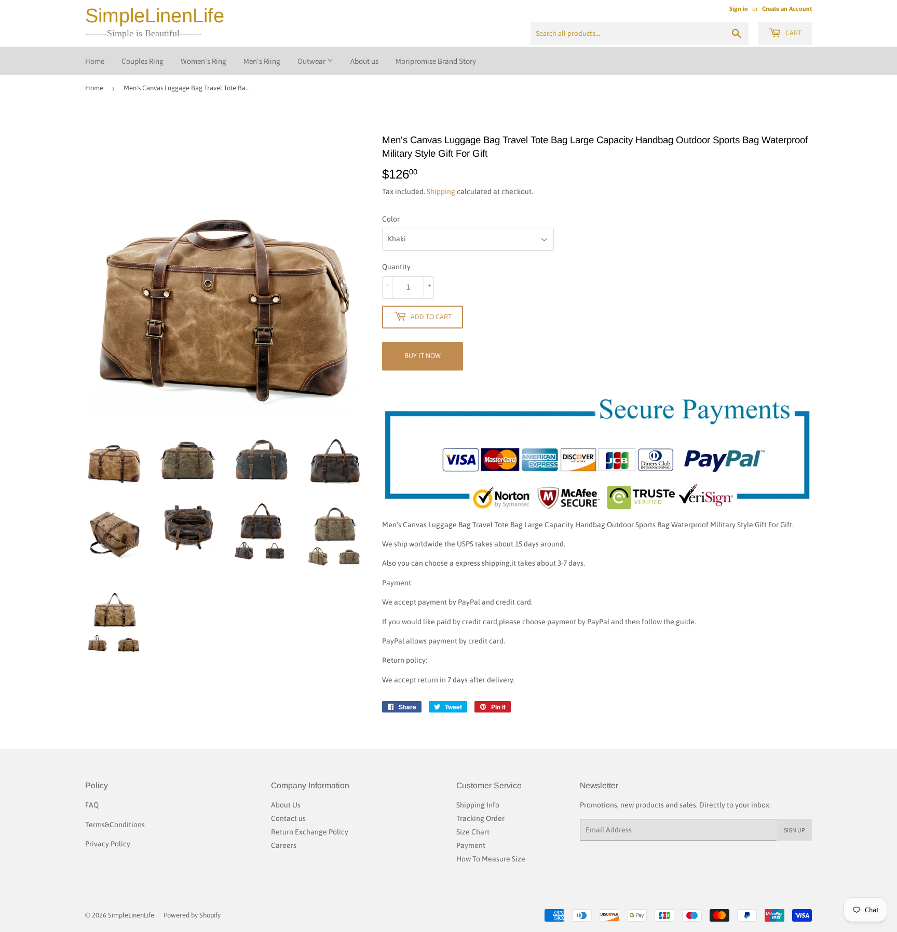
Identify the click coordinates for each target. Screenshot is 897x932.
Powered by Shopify (192, 915)
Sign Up (794, 830)
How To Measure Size (490, 859)
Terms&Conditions (115, 824)
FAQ (92, 805)
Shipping (441, 191)
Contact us (288, 818)
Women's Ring (203, 61)
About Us (286, 805)
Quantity (396, 267)
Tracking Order (480, 818)
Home (94, 61)
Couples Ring (142, 61)
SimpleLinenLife (154, 15)
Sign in (738, 8)
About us (364, 61)
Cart (792, 32)
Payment (470, 845)
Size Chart (473, 832)
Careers (283, 845)
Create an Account (787, 8)
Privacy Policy (107, 844)
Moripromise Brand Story (436, 61)
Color (391, 219)
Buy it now (422, 355)
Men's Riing (261, 61)
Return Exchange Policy (309, 832)
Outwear (312, 61)
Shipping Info (477, 805)
